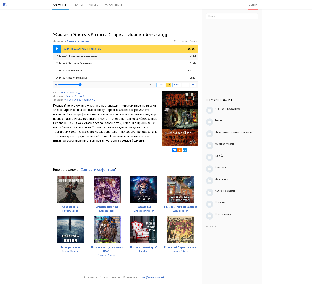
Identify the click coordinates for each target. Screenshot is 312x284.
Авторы (93, 4)
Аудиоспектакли (225, 190)
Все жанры (211, 226)
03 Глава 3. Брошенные (126, 70)
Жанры (79, 4)
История (220, 202)
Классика (220, 167)
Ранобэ (219, 155)
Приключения (223, 214)
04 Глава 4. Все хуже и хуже (126, 77)
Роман (218, 120)
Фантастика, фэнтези (78, 41)
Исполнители (113, 4)
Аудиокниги (60, 4)
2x (193, 84)
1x (168, 84)
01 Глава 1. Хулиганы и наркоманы (126, 56)
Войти (253, 4)
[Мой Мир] (185, 150)
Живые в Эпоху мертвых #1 (79, 99)
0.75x (160, 84)
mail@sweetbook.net (152, 277)
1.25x (176, 84)
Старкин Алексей (75, 96)
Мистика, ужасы (224, 144)
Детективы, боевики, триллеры (233, 132)
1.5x (185, 84)
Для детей (221, 179)
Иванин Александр (71, 92)
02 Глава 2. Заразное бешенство (126, 63)
